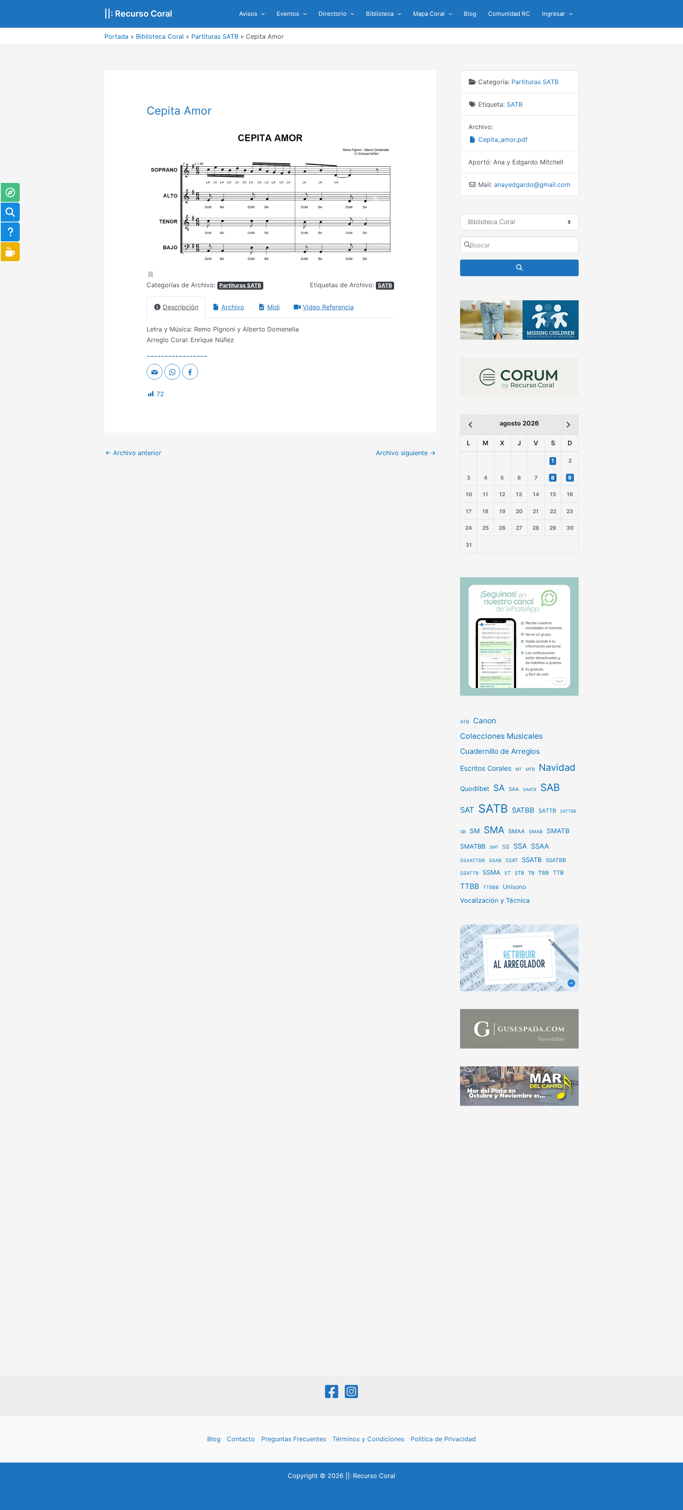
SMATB (558, 831)
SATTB (547, 810)
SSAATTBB (472, 860)
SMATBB (472, 846)
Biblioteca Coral (160, 36)
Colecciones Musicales (501, 736)
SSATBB (556, 860)
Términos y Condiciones (368, 1439)
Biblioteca (380, 13)
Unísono (514, 887)
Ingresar (553, 13)
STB (519, 873)
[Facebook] (331, 1391)
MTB (530, 769)
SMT (493, 847)
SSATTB (469, 873)
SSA (520, 846)
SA (499, 787)
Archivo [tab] (232, 307)
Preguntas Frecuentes (293, 1439)
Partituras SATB (214, 36)
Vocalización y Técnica (495, 900)
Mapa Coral (429, 13)
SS (505, 846)
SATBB (523, 810)
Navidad (557, 767)
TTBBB (491, 887)
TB (531, 873)
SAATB (529, 789)
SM (475, 831)
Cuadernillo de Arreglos (500, 751)
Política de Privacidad (443, 1439)
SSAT (512, 860)
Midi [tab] (273, 307)
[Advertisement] (519, 1241)
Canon (484, 720)
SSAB (495, 860)
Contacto (241, 1439)
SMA (494, 830)
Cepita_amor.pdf (502, 139)
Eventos (288, 13)
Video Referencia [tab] (328, 307)
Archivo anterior (133, 453)
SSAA (540, 846)
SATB (385, 285)
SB (463, 831)
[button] (261, 14)
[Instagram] (351, 1391)
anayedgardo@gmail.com (532, 184)
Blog (470, 13)
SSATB (532, 860)
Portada (116, 36)
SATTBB (568, 811)
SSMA (491, 872)
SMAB (536, 831)
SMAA (516, 831)
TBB (543, 873)
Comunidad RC (509, 13)
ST (507, 873)
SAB (550, 787)
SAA (514, 789)
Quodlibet (474, 789)
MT (518, 769)
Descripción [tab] (180, 307)
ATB (464, 722)
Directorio (333, 13)
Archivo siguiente (406, 453)
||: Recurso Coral (138, 13)
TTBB (469, 886)
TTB (558, 872)
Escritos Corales (485, 768)
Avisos (248, 13)
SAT (467, 810)
